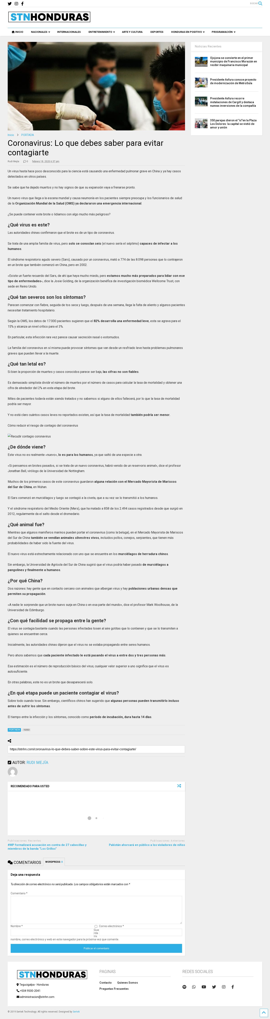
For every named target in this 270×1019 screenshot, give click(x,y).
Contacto (105, 982)
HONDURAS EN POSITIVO (186, 31)
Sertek (76, 1011)
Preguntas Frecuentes (114, 988)
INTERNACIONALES (69, 31)
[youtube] (204, 987)
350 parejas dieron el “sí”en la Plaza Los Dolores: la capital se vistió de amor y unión (233, 124)
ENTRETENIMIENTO (100, 31)
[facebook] (22, 3)
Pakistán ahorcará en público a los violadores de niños (147, 845)
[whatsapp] (194, 987)
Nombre (17, 926)
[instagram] (16, 3)
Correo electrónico (111, 926)
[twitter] (10, 3)
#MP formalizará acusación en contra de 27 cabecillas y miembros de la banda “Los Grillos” (47, 847)
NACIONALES (39, 31)
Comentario (19, 893)
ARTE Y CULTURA (132, 31)
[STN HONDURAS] (49, 21)
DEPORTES (156, 31)
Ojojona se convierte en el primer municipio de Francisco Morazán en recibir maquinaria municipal (233, 61)
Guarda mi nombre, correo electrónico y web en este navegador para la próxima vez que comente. (65, 934)
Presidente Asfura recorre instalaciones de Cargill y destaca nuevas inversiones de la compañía (233, 102)
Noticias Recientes (208, 46)
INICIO (19, 31)
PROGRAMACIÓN (222, 31)
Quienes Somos (127, 982)
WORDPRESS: (54, 862)
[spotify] (184, 987)
